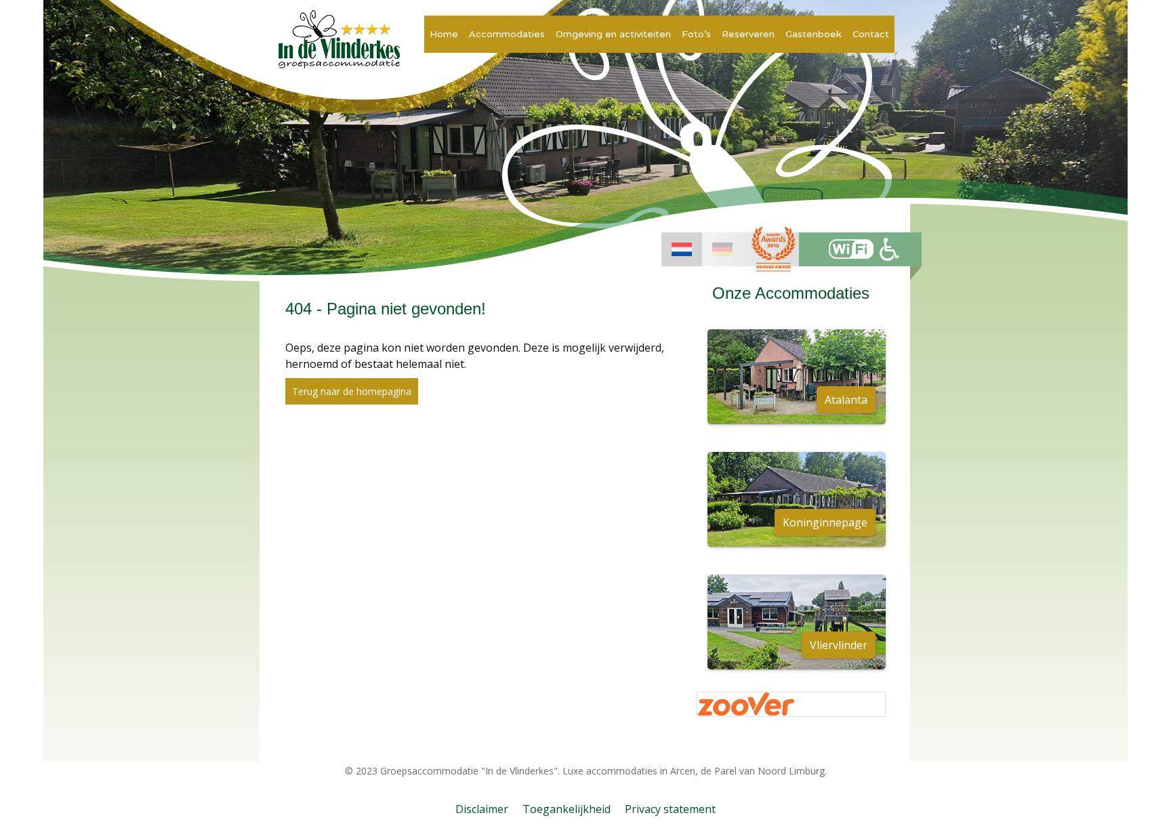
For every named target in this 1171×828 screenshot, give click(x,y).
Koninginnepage (825, 522)
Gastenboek (813, 33)
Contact (870, 33)
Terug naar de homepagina (351, 391)
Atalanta (846, 399)
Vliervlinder (838, 645)
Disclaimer (481, 809)
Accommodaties (507, 33)
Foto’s (696, 33)
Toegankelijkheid (566, 809)
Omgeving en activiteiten (613, 33)
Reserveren (748, 33)
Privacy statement (670, 809)
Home (444, 33)
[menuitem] (681, 249)
